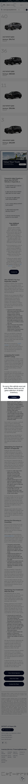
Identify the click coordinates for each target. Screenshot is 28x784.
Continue (14, 397)
